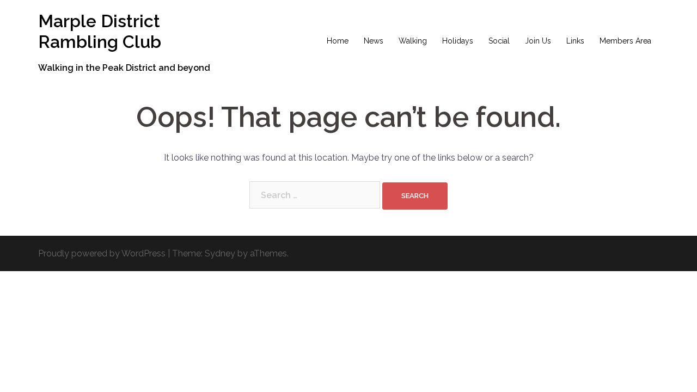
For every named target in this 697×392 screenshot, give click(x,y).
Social (499, 40)
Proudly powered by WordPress (102, 253)
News (373, 40)
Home (337, 40)
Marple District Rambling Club (99, 31)
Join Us (538, 40)
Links (575, 40)
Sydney (220, 253)
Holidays (457, 40)
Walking (413, 40)
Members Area (625, 40)
